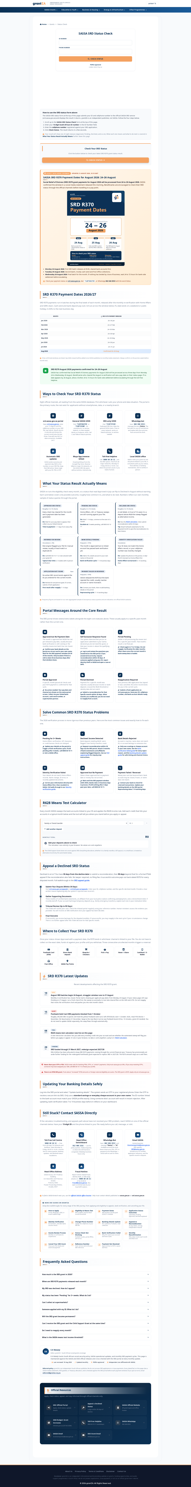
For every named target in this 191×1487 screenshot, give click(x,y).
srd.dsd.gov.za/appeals (79, 889)
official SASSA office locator (81, 1195)
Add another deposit (54, 829)
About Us (68, 1471)
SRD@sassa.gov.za (137, 1149)
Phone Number (64, 47)
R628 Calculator (121, 1038)
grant (39, 3)
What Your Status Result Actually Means (58, 136)
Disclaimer (110, 1471)
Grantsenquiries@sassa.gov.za (138, 1145)
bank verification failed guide (129, 750)
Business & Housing (90, 10)
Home (44, 24)
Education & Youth (69, 10)
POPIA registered (95, 65)
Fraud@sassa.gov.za (79, 1183)
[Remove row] (147, 823)
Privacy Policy (80, 1471)
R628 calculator (132, 522)
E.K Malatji (55, 1350)
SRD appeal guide (81, 880)
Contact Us (121, 1471)
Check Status (97, 59)
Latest (151, 3)
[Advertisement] (95, 90)
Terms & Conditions (96, 1471)
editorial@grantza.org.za (51, 1373)
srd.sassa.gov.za (74, 281)
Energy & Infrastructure (113, 10)
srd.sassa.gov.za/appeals (58, 889)
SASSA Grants (50, 10)
